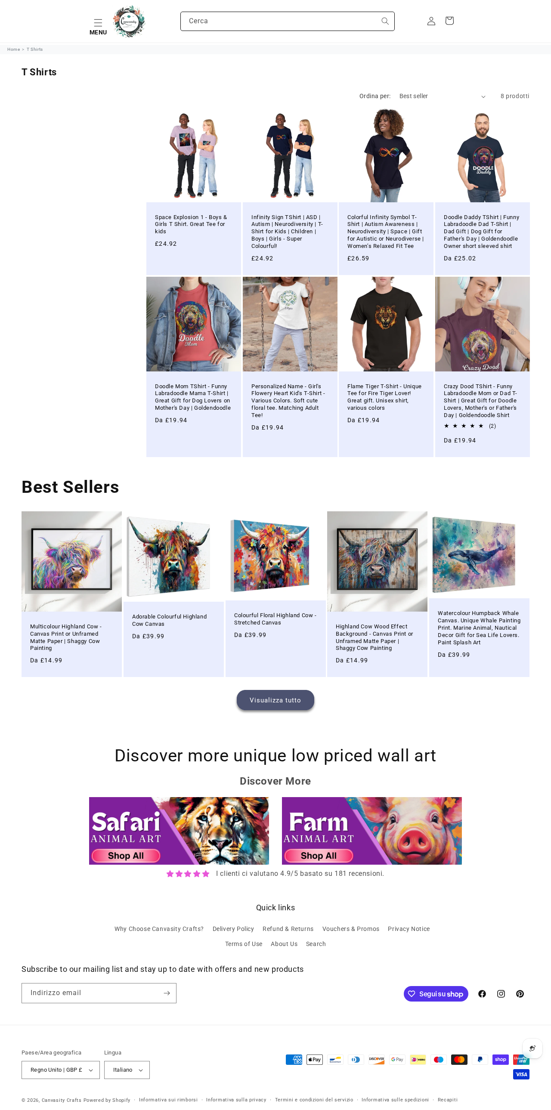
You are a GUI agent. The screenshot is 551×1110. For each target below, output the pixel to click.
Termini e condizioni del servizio (314, 1100)
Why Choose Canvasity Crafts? (159, 928)
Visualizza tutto (275, 700)
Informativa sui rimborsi (168, 1100)
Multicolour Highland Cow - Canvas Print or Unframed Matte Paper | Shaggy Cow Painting (66, 637)
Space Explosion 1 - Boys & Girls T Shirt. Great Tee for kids (191, 224)
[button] (98, 21)
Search (316, 943)
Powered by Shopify (107, 1100)
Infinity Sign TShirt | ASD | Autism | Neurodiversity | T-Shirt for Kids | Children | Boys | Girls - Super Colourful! (287, 232)
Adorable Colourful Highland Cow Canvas (169, 620)
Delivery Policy (233, 928)
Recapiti (448, 1100)
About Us (284, 943)
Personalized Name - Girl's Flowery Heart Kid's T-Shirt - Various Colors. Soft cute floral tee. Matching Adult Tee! (288, 401)
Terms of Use (244, 943)
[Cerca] (385, 21)
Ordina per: (374, 96)
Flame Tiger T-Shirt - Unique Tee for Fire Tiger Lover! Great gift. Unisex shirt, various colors (384, 397)
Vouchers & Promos (351, 928)
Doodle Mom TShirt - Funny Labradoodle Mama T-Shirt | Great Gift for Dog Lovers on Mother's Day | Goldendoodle (193, 397)
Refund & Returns (288, 928)
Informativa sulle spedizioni (395, 1100)
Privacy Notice (409, 928)
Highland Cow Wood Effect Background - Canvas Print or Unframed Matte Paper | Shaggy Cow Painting (374, 637)
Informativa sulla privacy (236, 1100)
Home (13, 49)
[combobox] (287, 21)
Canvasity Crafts (62, 1100)
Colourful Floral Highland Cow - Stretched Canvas (275, 619)
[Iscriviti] (166, 993)
